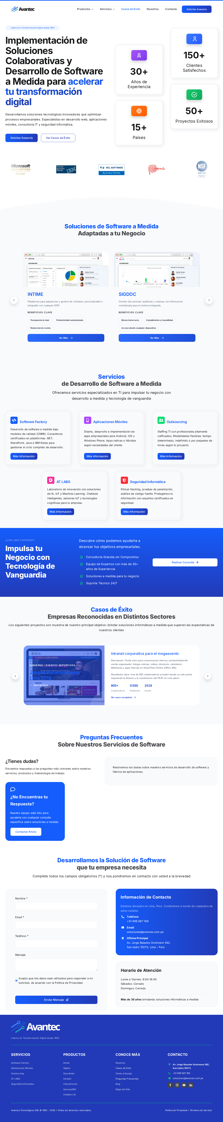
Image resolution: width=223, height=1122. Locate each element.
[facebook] (170, 1085)
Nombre (21, 898)
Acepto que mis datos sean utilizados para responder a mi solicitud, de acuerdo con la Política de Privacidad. (56, 981)
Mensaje (20, 954)
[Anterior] (14, 300)
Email (19, 917)
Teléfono (21, 936)
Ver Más (63, 338)
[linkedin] (190, 1085)
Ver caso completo (121, 697)
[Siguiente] (209, 300)
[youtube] (184, 1085)
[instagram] (177, 1085)
